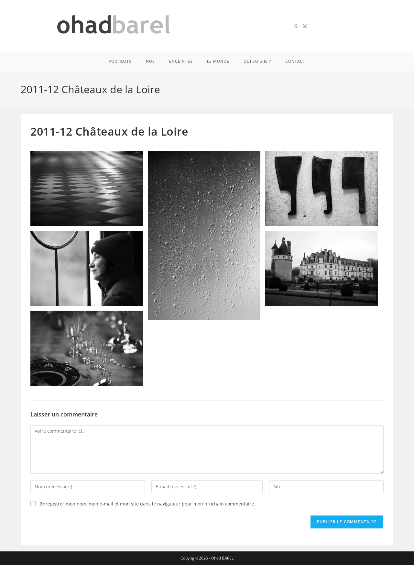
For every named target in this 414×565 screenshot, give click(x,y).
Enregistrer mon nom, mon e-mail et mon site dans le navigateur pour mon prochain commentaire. (147, 504)
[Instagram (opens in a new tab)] (305, 26)
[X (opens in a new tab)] (295, 26)
